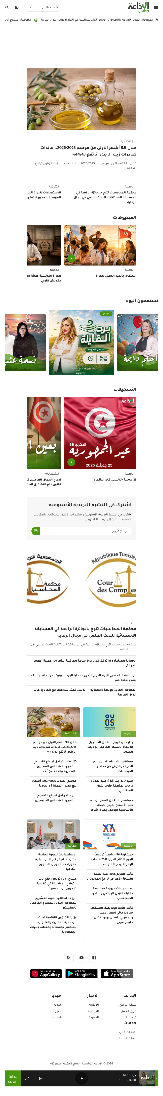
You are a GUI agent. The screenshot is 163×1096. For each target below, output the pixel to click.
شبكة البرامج (127, 1005)
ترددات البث (128, 1018)
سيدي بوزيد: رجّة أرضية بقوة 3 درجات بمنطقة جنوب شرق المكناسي (112, 786)
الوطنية (129, 187)
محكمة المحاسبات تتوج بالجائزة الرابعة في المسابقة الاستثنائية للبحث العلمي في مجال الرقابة (105, 197)
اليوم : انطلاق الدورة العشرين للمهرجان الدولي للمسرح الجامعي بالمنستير (53, 903)
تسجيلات (55, 1018)
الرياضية (128, 846)
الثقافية (72, 846)
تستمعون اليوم (142, 301)
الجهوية (128, 733)
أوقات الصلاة (127, 1039)
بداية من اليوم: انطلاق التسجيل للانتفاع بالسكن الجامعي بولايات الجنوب (110, 747)
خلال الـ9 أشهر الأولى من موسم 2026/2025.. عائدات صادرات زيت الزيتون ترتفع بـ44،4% (88, 151)
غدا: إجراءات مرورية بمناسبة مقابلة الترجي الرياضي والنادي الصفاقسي (112, 893)
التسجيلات (125, 390)
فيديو (57, 1005)
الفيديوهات (124, 218)
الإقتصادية (127, 141)
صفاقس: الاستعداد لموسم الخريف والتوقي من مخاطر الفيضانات (113, 766)
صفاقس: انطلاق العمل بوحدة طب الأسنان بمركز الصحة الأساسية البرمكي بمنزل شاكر (111, 805)
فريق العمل (128, 1011)
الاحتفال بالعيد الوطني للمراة (116, 276)
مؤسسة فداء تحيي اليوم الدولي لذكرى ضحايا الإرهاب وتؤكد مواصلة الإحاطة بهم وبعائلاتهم (83, 678)
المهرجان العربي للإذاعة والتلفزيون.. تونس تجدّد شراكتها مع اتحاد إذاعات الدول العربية (85, 693)
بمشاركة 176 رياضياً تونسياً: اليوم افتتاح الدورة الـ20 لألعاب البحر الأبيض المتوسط (112, 859)
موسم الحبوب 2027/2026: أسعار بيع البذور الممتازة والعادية (54, 784)
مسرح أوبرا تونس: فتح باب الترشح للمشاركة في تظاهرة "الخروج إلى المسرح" (56, 884)
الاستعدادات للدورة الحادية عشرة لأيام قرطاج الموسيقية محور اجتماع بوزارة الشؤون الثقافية (56, 862)
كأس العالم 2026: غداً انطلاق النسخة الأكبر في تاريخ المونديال (110, 877)
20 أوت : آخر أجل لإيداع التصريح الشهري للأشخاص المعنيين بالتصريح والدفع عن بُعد (55, 766)
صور (58, 1011)
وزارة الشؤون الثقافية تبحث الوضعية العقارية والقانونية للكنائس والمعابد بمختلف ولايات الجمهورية (53, 925)
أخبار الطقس (127, 1032)
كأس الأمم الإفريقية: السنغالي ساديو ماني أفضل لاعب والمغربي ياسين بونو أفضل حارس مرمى (111, 915)
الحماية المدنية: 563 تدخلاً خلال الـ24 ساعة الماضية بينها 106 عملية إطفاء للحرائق (85, 664)
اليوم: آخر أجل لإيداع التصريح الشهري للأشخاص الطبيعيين (56, 798)
